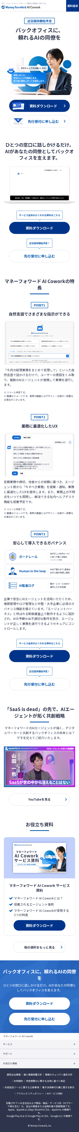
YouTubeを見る (39, 799)
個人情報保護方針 (33, 1074)
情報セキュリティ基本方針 (58, 1074)
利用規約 (18, 1080)
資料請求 (72, 6)
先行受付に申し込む (39, 255)
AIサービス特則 (55, 1093)
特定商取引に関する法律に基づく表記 (45, 1080)
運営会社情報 (14, 1074)
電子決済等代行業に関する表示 (58, 1087)
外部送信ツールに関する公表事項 (22, 1087)
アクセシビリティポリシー (30, 1093)
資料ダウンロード (39, 227)
